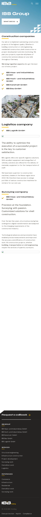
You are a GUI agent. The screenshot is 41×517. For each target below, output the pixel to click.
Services (5, 447)
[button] (37, 3)
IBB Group (6, 424)
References (7, 474)
